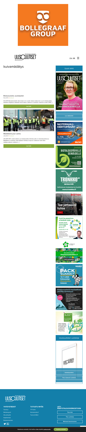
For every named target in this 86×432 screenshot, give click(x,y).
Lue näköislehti (69, 116)
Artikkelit (12, 98)
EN (71, 58)
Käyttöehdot (7, 418)
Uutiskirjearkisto (69, 372)
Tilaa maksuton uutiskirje (69, 377)
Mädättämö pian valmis (12, 134)
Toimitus (5, 409)
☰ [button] (78, 58)
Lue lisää (28, 106)
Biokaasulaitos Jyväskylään (13, 96)
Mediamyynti (7, 412)
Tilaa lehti (70, 412)
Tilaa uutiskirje (70, 417)
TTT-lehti (33, 409)
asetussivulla (46, 429)
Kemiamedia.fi (34, 412)
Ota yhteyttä (7, 415)
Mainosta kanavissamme (70, 421)
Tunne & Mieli (34, 415)
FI (74, 58)
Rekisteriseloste (8, 420)
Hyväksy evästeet (61, 429)
